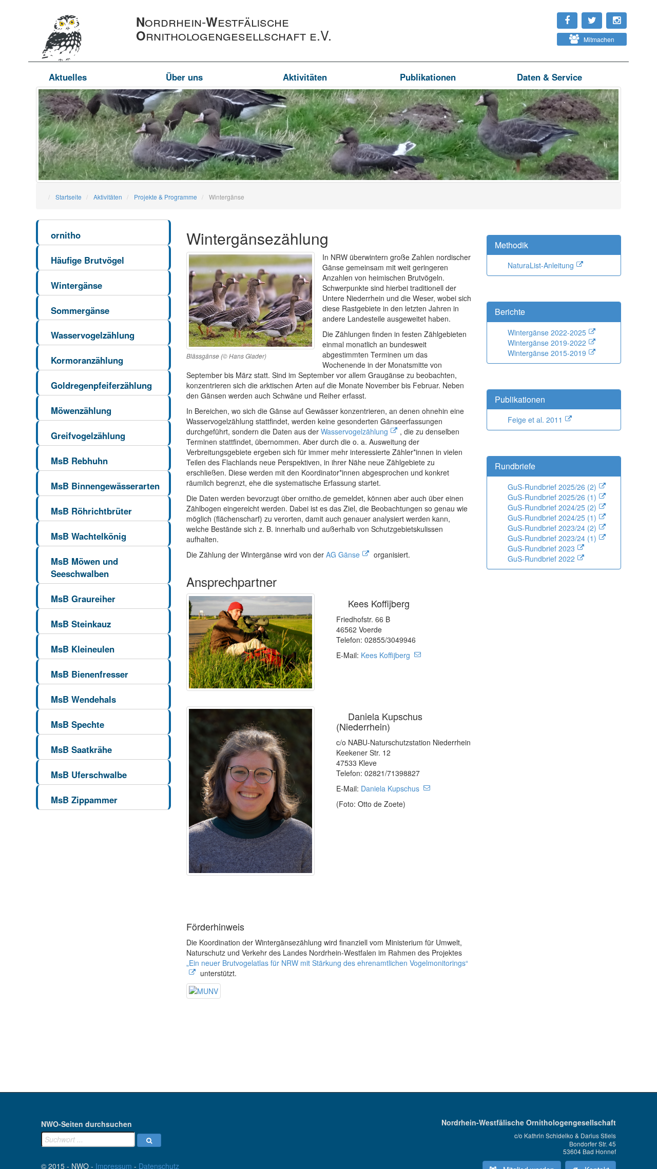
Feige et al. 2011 (535, 419)
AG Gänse (343, 554)
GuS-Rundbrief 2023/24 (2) (552, 528)
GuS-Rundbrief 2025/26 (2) (552, 487)
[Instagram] (534, 15)
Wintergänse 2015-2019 (547, 353)
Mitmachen (596, 39)
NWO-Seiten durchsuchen (86, 1124)
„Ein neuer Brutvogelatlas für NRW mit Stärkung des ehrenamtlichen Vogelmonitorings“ (327, 963)
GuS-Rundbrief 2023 (541, 548)
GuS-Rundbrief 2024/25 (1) (552, 517)
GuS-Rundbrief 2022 (541, 558)
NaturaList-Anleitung (541, 265)
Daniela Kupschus (390, 788)
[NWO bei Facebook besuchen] (544, 15)
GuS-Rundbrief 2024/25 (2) (552, 507)
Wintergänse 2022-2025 (547, 332)
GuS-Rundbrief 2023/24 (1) (552, 538)
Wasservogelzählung (354, 431)
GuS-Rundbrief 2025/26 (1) (552, 497)
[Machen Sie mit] (534, 36)
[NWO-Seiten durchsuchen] (149, 1140)
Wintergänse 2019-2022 (547, 343)
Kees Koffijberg (385, 655)
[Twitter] (539, 15)
